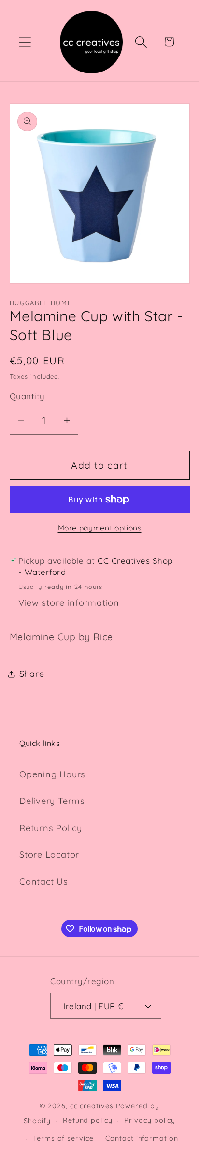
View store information (68, 602)
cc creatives (92, 1106)
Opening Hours (52, 774)
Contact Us (43, 881)
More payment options (100, 527)
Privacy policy (149, 1120)
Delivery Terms (52, 800)
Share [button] (31, 673)
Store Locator (49, 854)
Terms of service (63, 1138)
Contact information (141, 1138)
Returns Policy (50, 827)
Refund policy (88, 1120)
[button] (25, 42)
